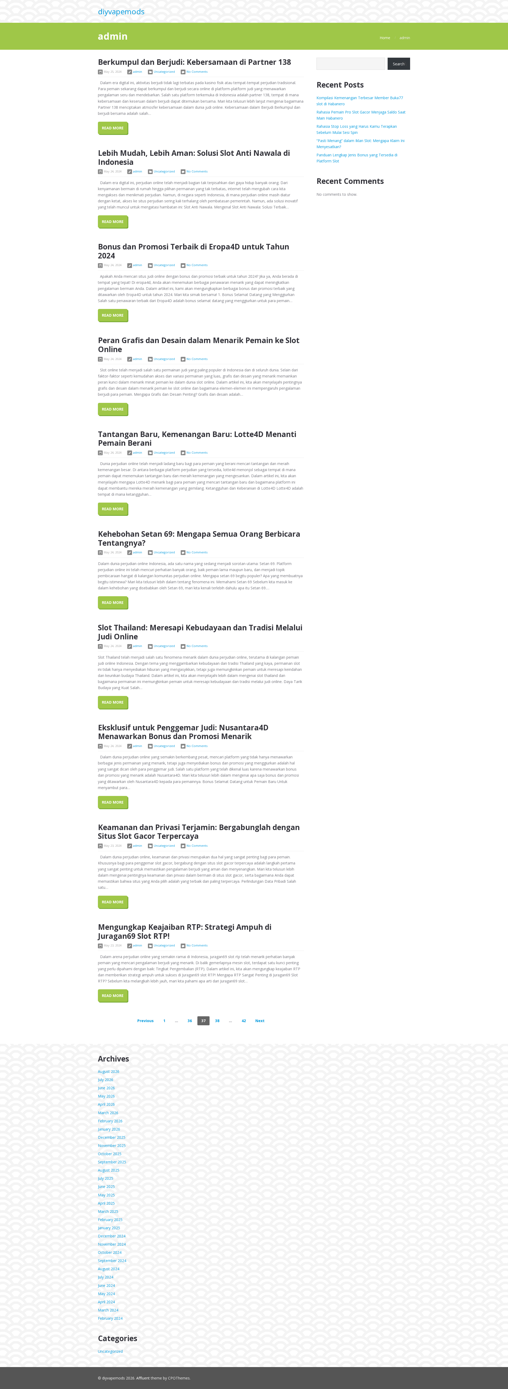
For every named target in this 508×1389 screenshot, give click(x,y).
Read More (113, 127)
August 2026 (108, 1071)
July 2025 (105, 1178)
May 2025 (106, 1194)
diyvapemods (121, 11)
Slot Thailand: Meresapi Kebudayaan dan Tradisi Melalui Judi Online (200, 631)
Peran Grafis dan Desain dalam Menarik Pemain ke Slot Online (199, 344)
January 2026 (109, 1129)
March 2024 (108, 1310)
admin (137, 72)
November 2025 (112, 1145)
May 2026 (106, 1096)
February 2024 (110, 1318)
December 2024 (111, 1235)
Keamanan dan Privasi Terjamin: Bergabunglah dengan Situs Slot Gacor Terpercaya (199, 831)
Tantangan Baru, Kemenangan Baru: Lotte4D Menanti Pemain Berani (197, 438)
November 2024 (112, 1244)
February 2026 (110, 1120)
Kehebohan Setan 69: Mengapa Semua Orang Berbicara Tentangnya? (199, 538)
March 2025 (108, 1211)
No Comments (197, 72)
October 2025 (109, 1153)
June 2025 (106, 1186)
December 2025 (111, 1137)
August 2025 (108, 1170)
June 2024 (106, 1285)
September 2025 (112, 1161)
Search (399, 63)
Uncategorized (164, 72)
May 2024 (106, 1293)
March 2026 (108, 1112)
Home (385, 37)
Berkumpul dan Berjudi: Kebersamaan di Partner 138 (194, 62)
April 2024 (106, 1301)
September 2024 (112, 1260)
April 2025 (106, 1203)
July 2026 (105, 1079)
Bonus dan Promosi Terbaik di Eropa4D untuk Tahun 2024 (193, 251)
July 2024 (105, 1276)
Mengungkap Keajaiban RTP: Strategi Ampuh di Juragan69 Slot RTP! (184, 931)
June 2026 (106, 1087)
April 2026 (106, 1104)
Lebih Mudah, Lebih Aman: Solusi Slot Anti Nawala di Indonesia (194, 157)
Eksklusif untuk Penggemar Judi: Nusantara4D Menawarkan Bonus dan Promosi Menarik (183, 731)
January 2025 (109, 1227)
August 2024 (108, 1268)
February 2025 (110, 1219)
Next (260, 1020)
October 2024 (109, 1252)
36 (190, 1020)
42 (244, 1020)
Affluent (143, 1378)
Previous (145, 1020)
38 (217, 1020)
